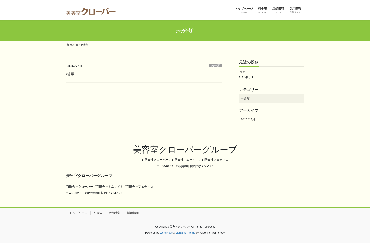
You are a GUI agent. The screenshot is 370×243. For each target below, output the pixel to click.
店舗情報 (115, 213)
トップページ (78, 213)
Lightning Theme (185, 232)
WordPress (166, 232)
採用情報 (133, 213)
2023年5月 (248, 119)
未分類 (215, 65)
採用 (70, 74)
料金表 (98, 213)
